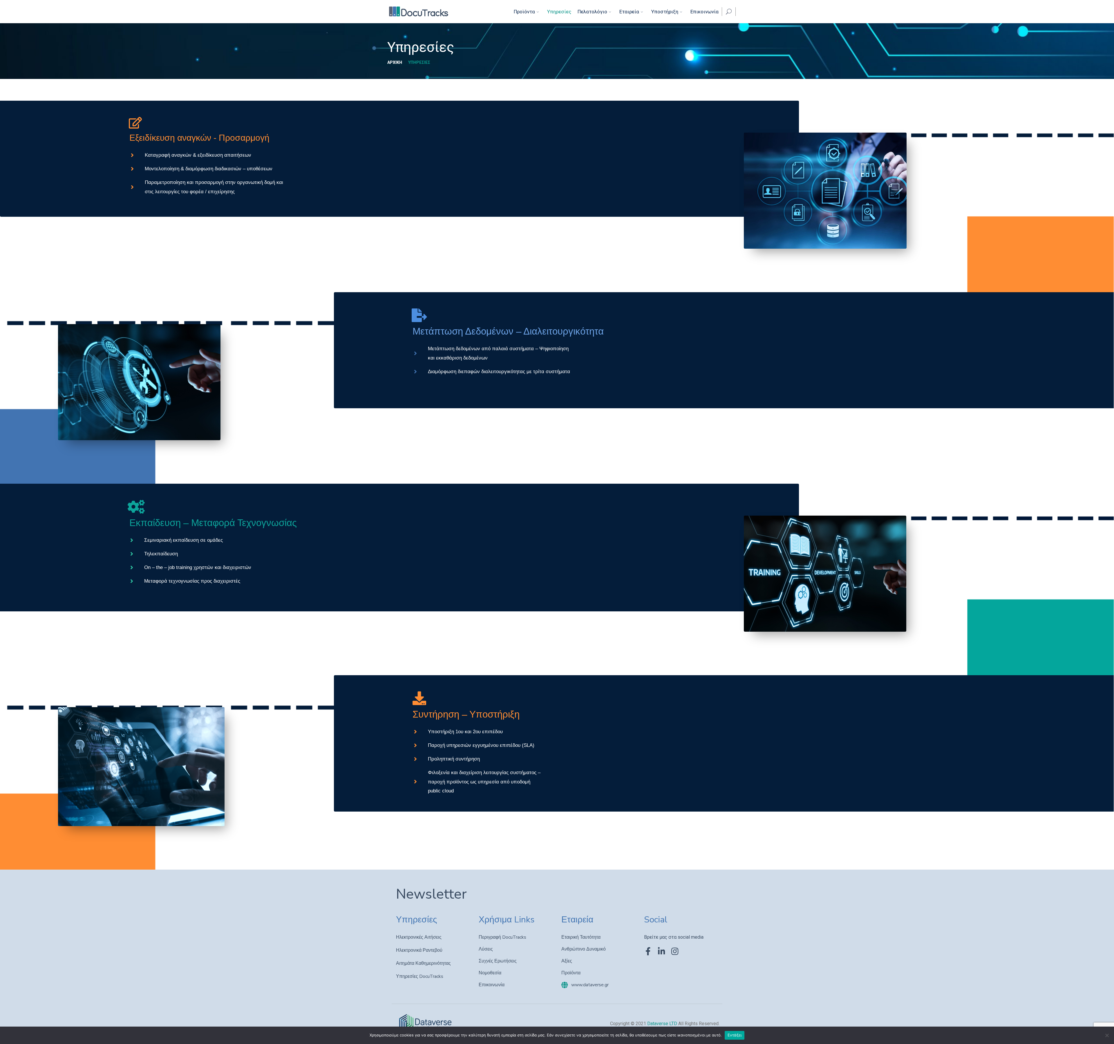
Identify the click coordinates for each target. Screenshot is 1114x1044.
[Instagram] (675, 951)
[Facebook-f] (648, 951)
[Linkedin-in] (661, 951)
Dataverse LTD (662, 1023)
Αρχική (394, 62)
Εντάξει (735, 1035)
